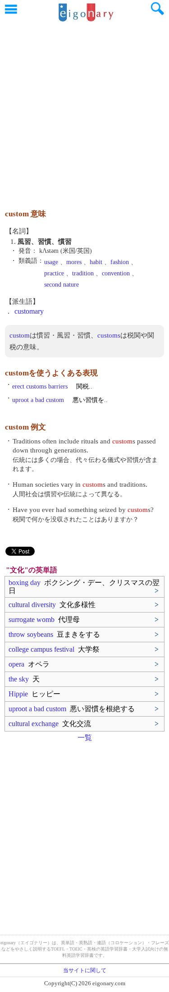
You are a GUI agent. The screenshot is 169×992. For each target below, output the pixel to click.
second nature (61, 284)
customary (29, 311)
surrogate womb (44, 619)
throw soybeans (54, 634)
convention (116, 273)
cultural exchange (50, 723)
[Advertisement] (84, 111)
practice (54, 273)
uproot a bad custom (72, 709)
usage (51, 262)
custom (19, 335)
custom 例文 (25, 427)
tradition (83, 273)
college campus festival (54, 649)
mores (74, 262)
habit (96, 262)
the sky (24, 679)
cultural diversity (52, 604)
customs (108, 335)
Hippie (34, 694)
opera (29, 664)
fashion (119, 262)
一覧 (85, 737)
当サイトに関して (84, 970)
